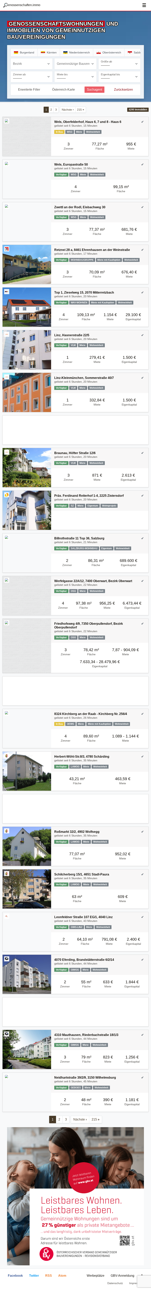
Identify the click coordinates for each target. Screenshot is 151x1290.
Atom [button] (62, 1275)
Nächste (68, 109)
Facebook (15, 1275)
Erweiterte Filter (29, 89)
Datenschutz (115, 1283)
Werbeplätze (95, 1275)
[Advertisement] (75, 430)
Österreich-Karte (63, 89)
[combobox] (31, 63)
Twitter (34, 1275)
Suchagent (94, 89)
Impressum (136, 1283)
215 (80, 109)
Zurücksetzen (123, 89)
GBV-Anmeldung (122, 1275)
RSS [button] (48, 1275)
